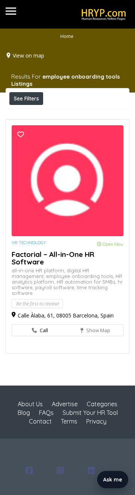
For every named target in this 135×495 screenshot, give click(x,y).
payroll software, (56, 287)
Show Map (97, 330)
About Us (30, 404)
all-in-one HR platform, (39, 270)
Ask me (112, 479)
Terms (69, 421)
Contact (40, 421)
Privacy (96, 421)
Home (67, 36)
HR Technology (29, 242)
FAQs (46, 412)
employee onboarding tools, (81, 276)
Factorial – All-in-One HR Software (53, 258)
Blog (24, 412)
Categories (102, 404)
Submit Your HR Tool (90, 412)
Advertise (65, 404)
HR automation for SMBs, (87, 282)
